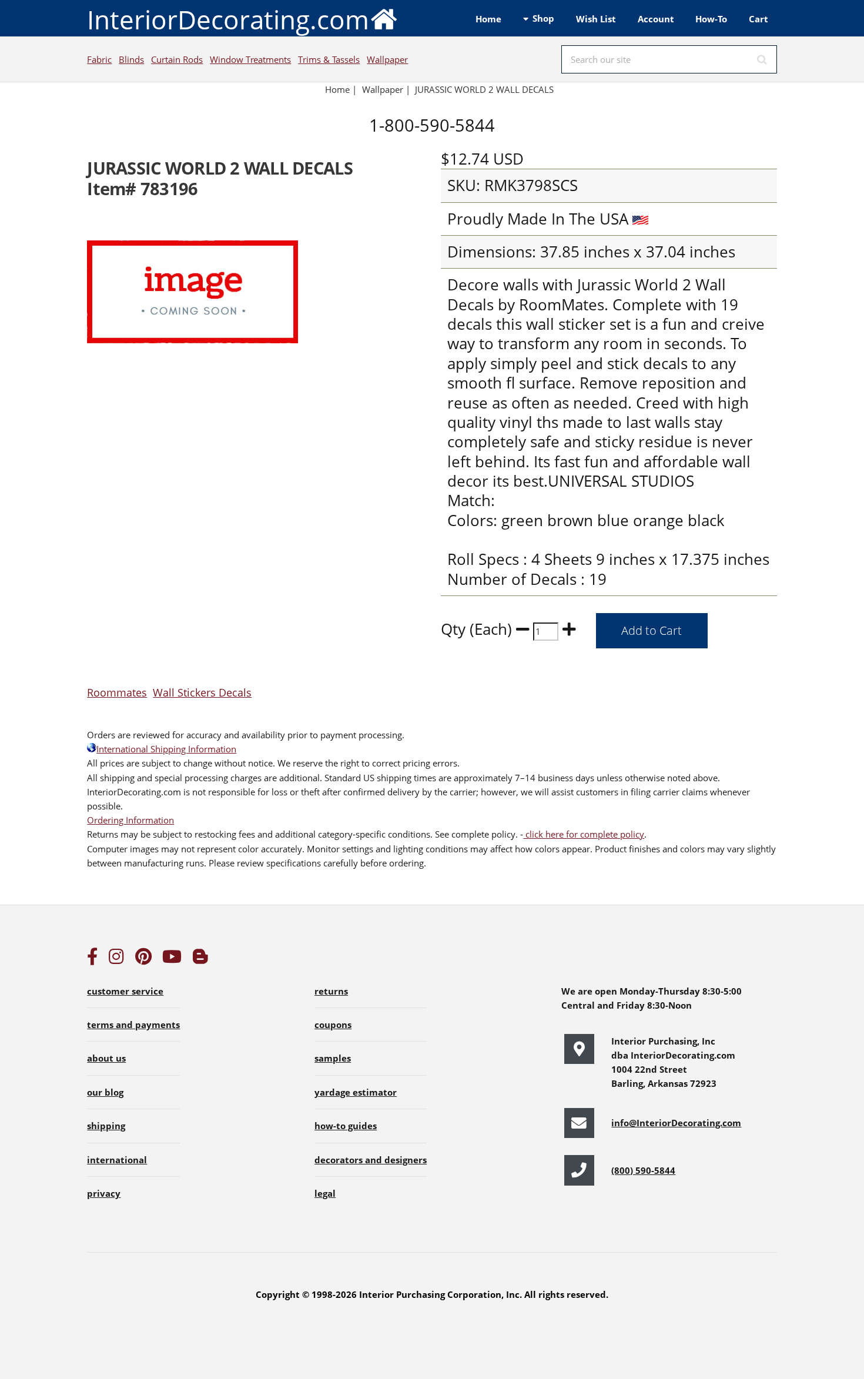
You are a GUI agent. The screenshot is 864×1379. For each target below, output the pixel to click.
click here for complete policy (583, 834)
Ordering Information (130, 820)
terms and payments (133, 1024)
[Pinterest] (143, 959)
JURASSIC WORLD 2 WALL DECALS (485, 89)
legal (325, 1193)
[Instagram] (116, 959)
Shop (543, 18)
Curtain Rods (177, 59)
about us (106, 1058)
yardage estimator (355, 1092)
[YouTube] (172, 959)
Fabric (99, 59)
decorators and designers (370, 1160)
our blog (105, 1092)
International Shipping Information (166, 749)
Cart (758, 19)
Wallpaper (387, 59)
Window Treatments (250, 59)
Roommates (117, 692)
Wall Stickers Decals (202, 692)
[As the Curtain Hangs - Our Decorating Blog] (200, 959)
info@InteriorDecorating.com (676, 1123)
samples (332, 1058)
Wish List (596, 19)
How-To (711, 19)
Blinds (131, 59)
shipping (106, 1126)
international (117, 1160)
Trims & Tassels (329, 59)
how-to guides (345, 1126)
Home (488, 19)
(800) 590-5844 (643, 1170)
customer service (125, 991)
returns (331, 991)
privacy (103, 1193)
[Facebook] (92, 959)
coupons (332, 1024)
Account (656, 19)
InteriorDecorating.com (228, 19)
